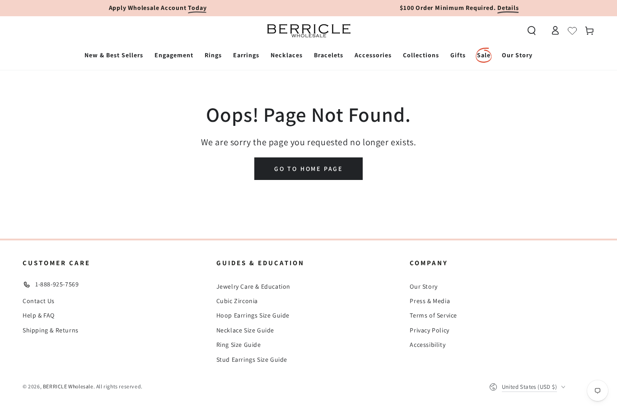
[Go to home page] (309, 30)
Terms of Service (433, 315)
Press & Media (430, 301)
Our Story (423, 286)
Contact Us (39, 301)
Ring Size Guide (238, 345)
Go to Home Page (308, 169)
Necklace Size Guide (245, 330)
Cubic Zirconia (237, 301)
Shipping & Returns (51, 330)
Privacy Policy (429, 330)
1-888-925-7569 (57, 284)
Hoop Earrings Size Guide (253, 315)
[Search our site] (531, 31)
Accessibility (427, 345)
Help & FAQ (39, 315)
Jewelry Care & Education (253, 286)
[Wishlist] (572, 31)
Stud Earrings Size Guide (251, 359)
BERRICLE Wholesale (68, 386)
